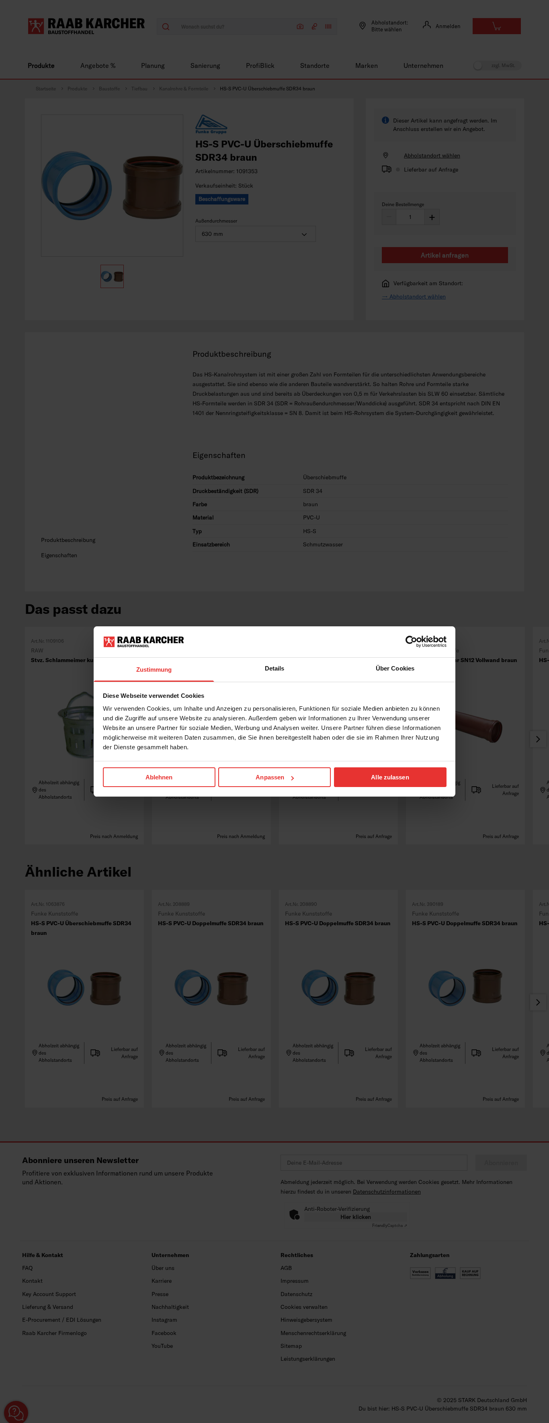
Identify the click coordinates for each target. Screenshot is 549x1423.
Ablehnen (159, 777)
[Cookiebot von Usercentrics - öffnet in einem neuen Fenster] (411, 642)
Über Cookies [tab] (395, 668)
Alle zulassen (390, 777)
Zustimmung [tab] (154, 669)
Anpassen (270, 777)
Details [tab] (275, 668)
